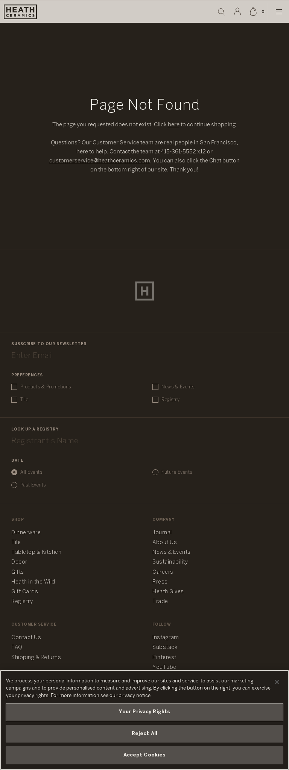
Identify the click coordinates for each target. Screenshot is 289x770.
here (173, 124)
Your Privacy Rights (144, 711)
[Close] (277, 682)
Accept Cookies (144, 755)
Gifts (17, 572)
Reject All (144, 733)
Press (160, 582)
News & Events (178, 387)
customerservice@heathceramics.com (99, 161)
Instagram (165, 637)
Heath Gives (168, 592)
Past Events (33, 485)
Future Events (176, 472)
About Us (164, 542)
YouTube (164, 667)
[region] (144, 720)
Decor (19, 562)
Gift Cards (24, 592)
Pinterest (164, 657)
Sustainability (170, 562)
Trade (160, 601)
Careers (162, 572)
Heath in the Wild (33, 582)
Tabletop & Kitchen (36, 552)
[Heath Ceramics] (144, 291)
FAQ (17, 647)
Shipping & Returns (36, 657)
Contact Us (26, 637)
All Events (31, 472)
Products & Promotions (45, 387)
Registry (170, 400)
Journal (162, 533)
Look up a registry (34, 429)
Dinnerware (26, 533)
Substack (164, 647)
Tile (24, 400)
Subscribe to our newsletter (49, 344)
